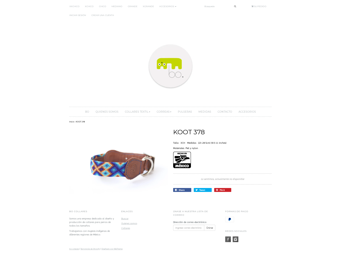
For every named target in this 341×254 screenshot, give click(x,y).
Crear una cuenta (102, 15)
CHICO (102, 6)
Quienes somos (107, 111)
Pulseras (185, 111)
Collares (125, 228)
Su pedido (259, 6)
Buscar (125, 218)
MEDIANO (117, 6)
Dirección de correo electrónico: (190, 222)
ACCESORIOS (247, 111)
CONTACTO (225, 111)
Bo (87, 111)
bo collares (74, 249)
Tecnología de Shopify (90, 249)
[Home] (170, 65)
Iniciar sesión (77, 15)
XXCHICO (74, 6)
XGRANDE (148, 6)
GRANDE (132, 6)
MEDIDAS (204, 111)
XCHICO (89, 6)
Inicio (71, 121)
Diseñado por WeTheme (112, 249)
